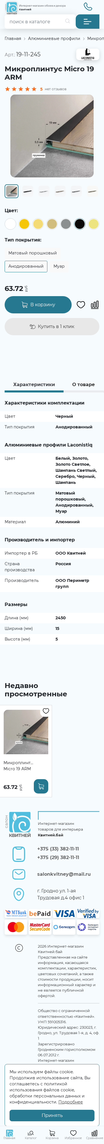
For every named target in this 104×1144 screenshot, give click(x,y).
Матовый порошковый (32, 253)
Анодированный (26, 266)
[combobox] (40, 21)
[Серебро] (66, 224)
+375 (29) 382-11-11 (58, 857)
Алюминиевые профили (54, 38)
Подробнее (70, 1102)
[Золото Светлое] (38, 224)
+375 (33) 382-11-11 (58, 849)
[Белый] (10, 224)
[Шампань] (93, 224)
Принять (52, 1115)
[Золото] (24, 224)
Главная (13, 38)
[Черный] (80, 224)
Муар (59, 266)
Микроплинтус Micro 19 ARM (19, 765)
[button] (87, 21)
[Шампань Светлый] (52, 224)
